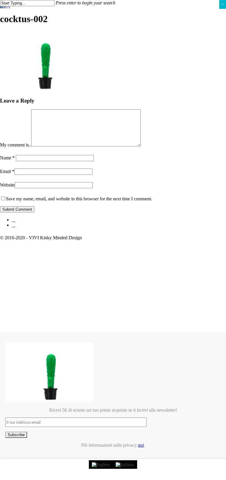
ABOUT (22, 272)
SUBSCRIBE (28, 290)
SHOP (20, 264)
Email (7, 171)
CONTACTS (28, 281)
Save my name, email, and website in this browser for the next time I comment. (79, 198)
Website (7, 184)
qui (141, 445)
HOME (21, 255)
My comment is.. (15, 144)
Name (7, 157)
